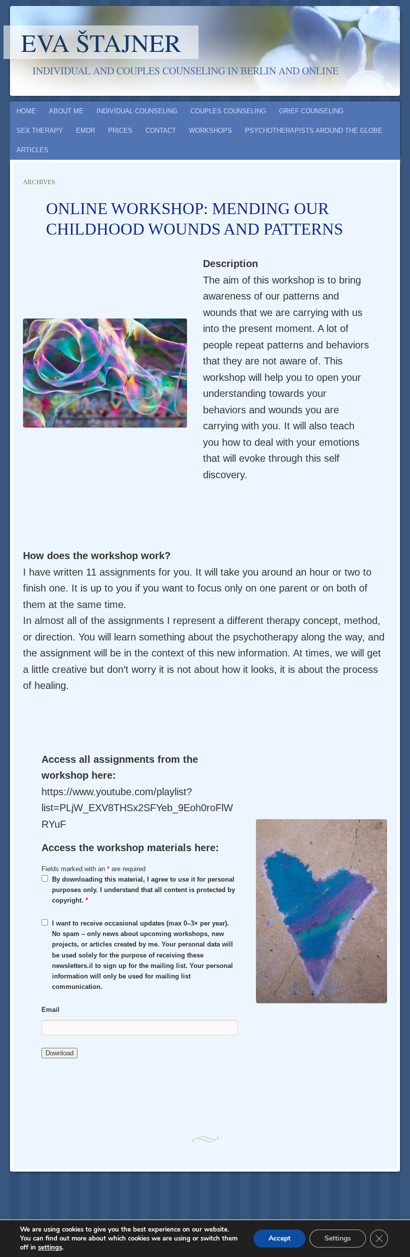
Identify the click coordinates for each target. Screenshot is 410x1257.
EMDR (85, 130)
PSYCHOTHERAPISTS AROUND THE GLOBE (313, 130)
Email (51, 1009)
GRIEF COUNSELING (311, 111)
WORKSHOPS (210, 130)
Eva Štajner (101, 42)
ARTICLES (32, 150)
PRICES (120, 130)
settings (50, 1247)
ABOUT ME (66, 111)
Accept (279, 1238)
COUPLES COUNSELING (228, 111)
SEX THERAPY (39, 130)
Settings (337, 1238)
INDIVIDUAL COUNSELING (137, 111)
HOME (26, 111)
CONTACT (161, 130)
